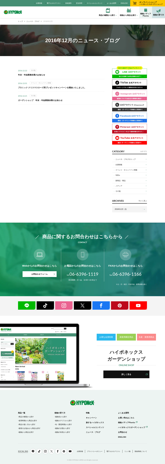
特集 (88, 413)
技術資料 (68, 3)
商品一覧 (21, 413)
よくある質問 (111, 3)
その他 (118, 191)
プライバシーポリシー (94, 451)
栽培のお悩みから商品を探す (29, 428)
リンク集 (127, 451)
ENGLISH (124, 3)
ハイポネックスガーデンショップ (131, 427)
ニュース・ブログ (32, 21)
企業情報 (39, 3)
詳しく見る (126, 374)
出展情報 (119, 165)
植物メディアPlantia (145, 15)
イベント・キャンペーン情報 (126, 170)
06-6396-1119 (82, 274)
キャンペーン (91, 418)
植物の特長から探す (62, 432)
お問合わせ (122, 432)
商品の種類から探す (26, 417)
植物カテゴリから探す (63, 421)
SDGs (118, 175)
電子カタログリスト (54, 3)
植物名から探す (61, 417)
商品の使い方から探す (27, 424)
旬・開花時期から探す (63, 424)
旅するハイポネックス (95, 422)
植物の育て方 (158, 15)
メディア (119, 186)
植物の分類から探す (62, 428)
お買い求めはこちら (126, 418)
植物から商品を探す (26, 432)
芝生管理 (79, 3)
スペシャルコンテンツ (94, 3)
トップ (20, 21)
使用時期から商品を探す (28, 421)
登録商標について (141, 451)
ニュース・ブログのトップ (126, 159)
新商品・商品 (121, 181)
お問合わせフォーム (39, 274)
